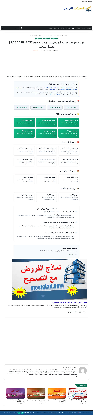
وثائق (55, 28)
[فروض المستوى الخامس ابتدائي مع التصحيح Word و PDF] (36, 393)
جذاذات (83, 28)
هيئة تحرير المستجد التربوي (54, 50)
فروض (73, 28)
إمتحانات (68, 28)
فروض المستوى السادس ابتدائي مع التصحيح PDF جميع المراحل (57, 400)
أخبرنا (70, 254)
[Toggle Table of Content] (83, 312)
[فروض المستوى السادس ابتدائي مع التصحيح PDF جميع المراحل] (57, 393)
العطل (50, 28)
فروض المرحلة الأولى (71, 107)
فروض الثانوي (38, 38)
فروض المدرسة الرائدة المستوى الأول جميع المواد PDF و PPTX (78, 400)
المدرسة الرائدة (61, 28)
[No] (91, 413)
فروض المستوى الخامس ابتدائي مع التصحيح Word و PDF (36, 400)
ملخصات (78, 28)
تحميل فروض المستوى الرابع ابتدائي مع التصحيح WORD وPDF (16, 400)
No (19, 412)
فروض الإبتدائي (60, 35)
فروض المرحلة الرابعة (22, 107)
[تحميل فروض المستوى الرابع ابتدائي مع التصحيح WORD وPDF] (15, 393)
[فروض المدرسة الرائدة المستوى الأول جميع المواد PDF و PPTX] (77, 393)
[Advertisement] (31, 14)
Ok (22, 412)
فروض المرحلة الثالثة (38, 107)
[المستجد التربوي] (77, 9)
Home (64, 35)
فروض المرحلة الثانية (55, 107)
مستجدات (89, 28)
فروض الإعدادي (46, 38)
